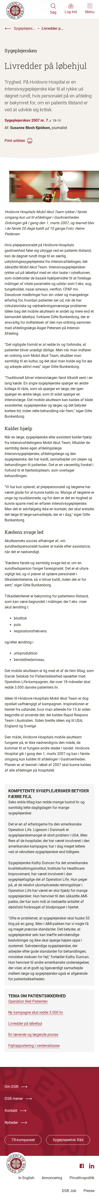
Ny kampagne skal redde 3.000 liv (35, 1012)
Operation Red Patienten (28, 1001)
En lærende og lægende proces (33, 1034)
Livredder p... (52, 28)
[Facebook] (82, 1166)
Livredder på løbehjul (25, 1023)
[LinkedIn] (91, 1166)
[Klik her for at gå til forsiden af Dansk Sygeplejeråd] (27, 9)
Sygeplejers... (24, 28)
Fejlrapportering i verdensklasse (34, 1045)
